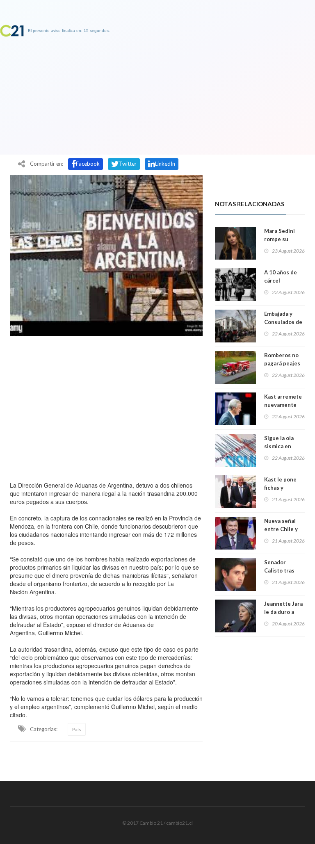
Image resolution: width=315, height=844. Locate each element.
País (76, 729)
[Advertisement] (106, 406)
